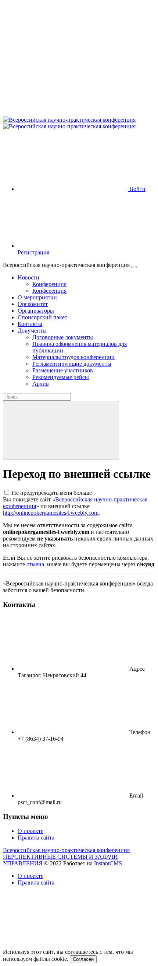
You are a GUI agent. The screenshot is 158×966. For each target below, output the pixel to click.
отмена (35, 564)
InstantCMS (108, 863)
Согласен (83, 959)
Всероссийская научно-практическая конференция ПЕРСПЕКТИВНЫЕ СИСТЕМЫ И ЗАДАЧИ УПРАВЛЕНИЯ (66, 856)
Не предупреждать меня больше (52, 493)
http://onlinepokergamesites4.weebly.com (50, 513)
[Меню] (134, 267)
